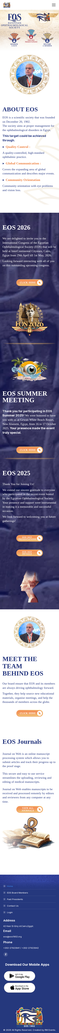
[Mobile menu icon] (54, 5)
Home (10, 886)
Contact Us (13, 905)
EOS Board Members (17, 892)
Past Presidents (15, 899)
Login (10, 912)
